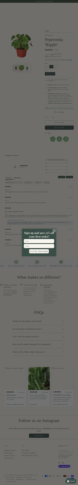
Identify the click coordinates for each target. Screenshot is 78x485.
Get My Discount (39, 251)
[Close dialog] (54, 230)
